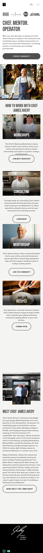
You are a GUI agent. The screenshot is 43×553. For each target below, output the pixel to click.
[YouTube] (8, 551)
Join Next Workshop (21, 159)
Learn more (21, 219)
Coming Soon (21, 326)
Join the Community (21, 272)
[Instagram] (4, 551)
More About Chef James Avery (19, 489)
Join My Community (21, 56)
